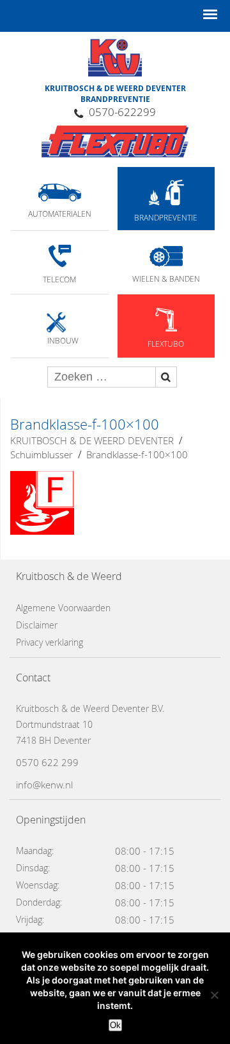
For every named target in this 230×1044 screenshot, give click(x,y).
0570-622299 (122, 112)
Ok (115, 1025)
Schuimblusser (41, 454)
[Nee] (214, 995)
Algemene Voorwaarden (63, 608)
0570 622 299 (47, 762)
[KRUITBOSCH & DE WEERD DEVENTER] (115, 141)
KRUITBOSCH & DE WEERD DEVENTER (92, 440)
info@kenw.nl (44, 784)
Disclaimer (36, 625)
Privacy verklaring (49, 642)
